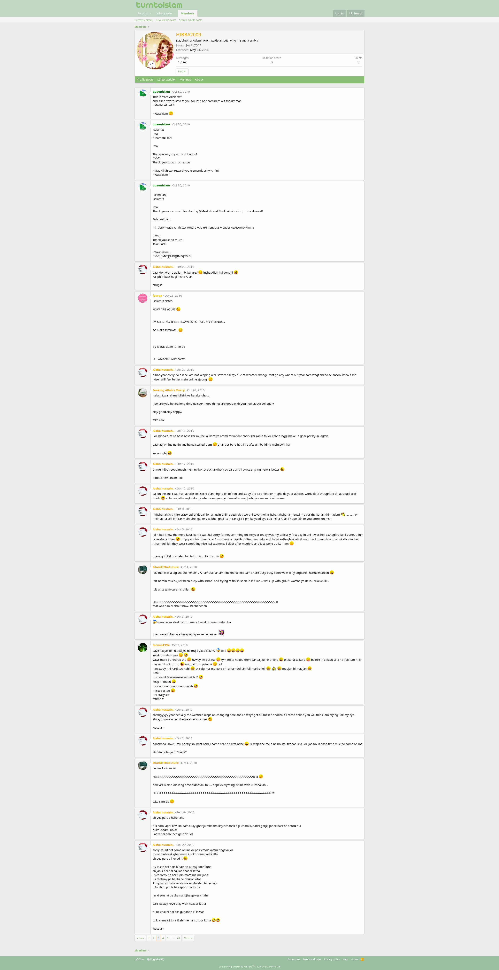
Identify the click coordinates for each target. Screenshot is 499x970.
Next (187, 938)
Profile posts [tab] (145, 79)
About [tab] (199, 79)
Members (188, 13)
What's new (164, 13)
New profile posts (166, 20)
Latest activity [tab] (166, 79)
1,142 (182, 62)
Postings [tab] (185, 79)
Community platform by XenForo (249, 966)
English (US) (157, 959)
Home (354, 959)
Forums (142, 13)
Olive (141, 959)
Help (345, 959)
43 (178, 938)
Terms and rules (312, 959)
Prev (141, 938)
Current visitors (143, 20)
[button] (151, 13)
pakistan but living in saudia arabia (234, 40)
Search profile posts (190, 20)
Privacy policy (332, 959)
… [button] (173, 938)
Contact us (294, 959)
